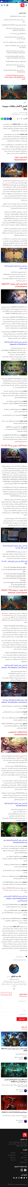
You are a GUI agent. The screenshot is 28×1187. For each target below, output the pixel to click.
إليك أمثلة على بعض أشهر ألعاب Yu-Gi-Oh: (12, 42)
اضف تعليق (22, 1019)
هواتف (25, 1160)
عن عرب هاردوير (24, 1152)
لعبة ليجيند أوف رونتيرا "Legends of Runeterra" (14, 25)
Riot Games (20, 957)
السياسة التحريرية (23, 1162)
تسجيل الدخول (5, 994)
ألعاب (24, 102)
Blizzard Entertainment (19, 960)
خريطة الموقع (24, 1157)
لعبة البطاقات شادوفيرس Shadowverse (16, 61)
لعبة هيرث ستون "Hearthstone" (18, 16)
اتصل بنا (25, 1155)
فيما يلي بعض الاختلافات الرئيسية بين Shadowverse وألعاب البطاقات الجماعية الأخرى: (14, 77)
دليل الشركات (12, 1157)
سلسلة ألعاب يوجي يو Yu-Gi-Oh (18, 33)
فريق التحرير (13, 1152)
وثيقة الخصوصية (11, 1155)
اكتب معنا (13, 1160)
